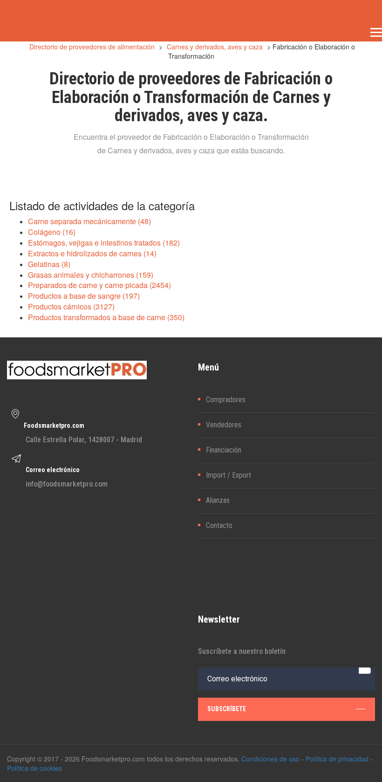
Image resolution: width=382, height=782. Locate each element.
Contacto (219, 525)
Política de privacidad (337, 758)
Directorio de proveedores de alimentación (92, 46)
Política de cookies (34, 768)
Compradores (226, 399)
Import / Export (228, 475)
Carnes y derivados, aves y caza (215, 46)
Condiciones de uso (270, 758)
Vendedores (223, 424)
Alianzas (218, 500)
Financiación (223, 450)
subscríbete (226, 709)
